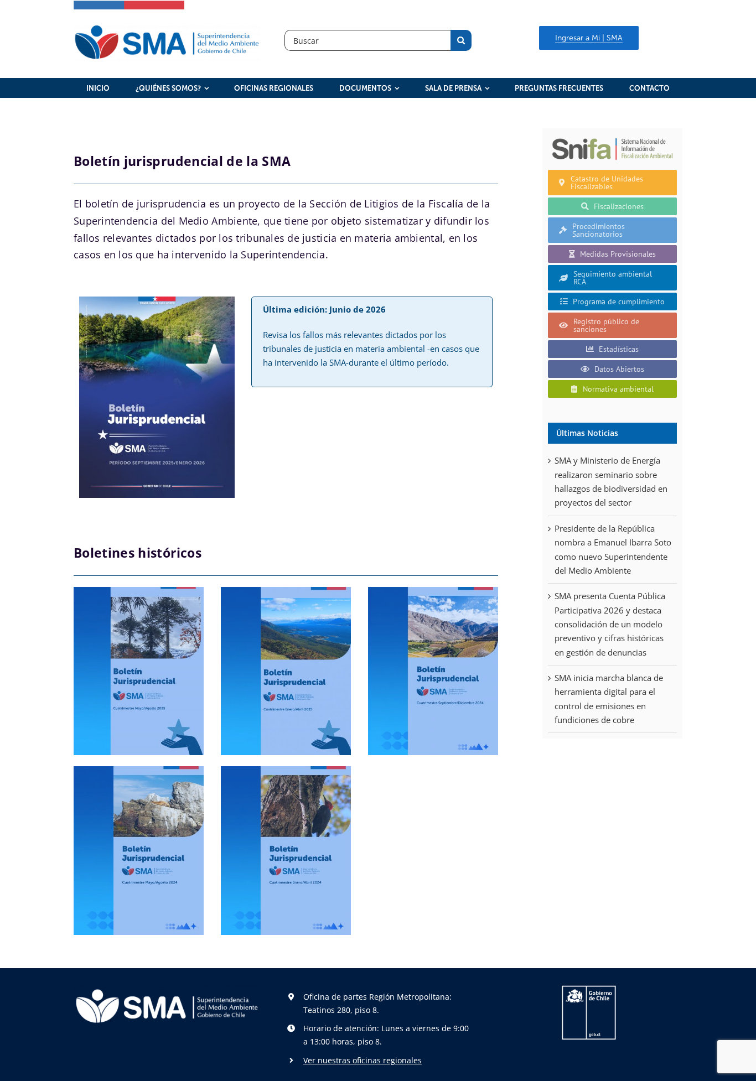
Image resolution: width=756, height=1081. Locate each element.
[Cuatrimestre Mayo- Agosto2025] (139, 671)
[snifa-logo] (612, 137)
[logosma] (167, 27)
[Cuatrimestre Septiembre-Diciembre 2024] (433, 671)
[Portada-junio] (157, 300)
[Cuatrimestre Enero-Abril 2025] (286, 671)
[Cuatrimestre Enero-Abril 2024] (286, 850)
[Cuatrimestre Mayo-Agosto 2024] (139, 850)
